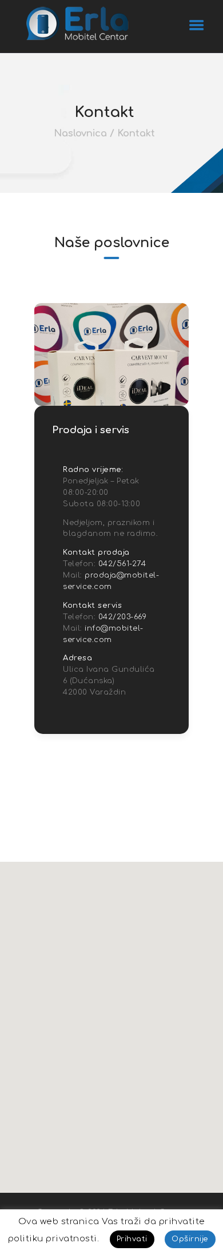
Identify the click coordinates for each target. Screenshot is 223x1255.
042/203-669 (122, 617)
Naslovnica (80, 133)
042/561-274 (122, 564)
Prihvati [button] (132, 1239)
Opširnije (190, 1239)
